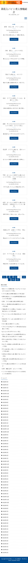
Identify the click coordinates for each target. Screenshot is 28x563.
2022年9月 (5, 505)
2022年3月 (5, 523)
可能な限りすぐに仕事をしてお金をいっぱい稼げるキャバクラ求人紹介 (14, 310)
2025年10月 (6, 396)
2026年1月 (5, 387)
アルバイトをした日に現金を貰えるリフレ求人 (14, 315)
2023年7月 (5, 476)
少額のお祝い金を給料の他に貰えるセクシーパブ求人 (14, 360)
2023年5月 (5, 482)
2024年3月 (5, 452)
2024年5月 (5, 446)
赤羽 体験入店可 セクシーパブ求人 (12, 368)
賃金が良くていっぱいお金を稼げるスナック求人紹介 (14, 320)
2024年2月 (5, 455)
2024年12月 (6, 426)
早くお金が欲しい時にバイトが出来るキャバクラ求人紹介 (14, 350)
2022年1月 (5, 529)
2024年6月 (5, 443)
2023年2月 (5, 490)
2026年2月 (5, 384)
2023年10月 (6, 467)
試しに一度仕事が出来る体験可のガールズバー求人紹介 (14, 305)
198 (24, 277)
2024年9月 (5, 434)
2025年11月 (6, 393)
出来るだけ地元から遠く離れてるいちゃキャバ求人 (14, 355)
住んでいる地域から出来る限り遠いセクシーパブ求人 (14, 345)
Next (18, 279)
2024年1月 (5, 458)
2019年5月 (5, 552)
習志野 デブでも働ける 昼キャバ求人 (14, 150)
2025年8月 (5, 402)
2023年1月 (5, 493)
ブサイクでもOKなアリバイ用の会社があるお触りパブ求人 (14, 327)
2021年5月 (5, 535)
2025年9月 (5, 399)
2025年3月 (5, 417)
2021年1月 (5, 546)
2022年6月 (5, 514)
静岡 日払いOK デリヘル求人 (14, 27)
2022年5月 (5, 517)
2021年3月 (5, 540)
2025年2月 (5, 420)
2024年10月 (6, 432)
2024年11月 (6, 429)
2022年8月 (5, 508)
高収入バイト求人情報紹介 (14, 10)
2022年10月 (6, 502)
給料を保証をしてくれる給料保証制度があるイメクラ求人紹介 (14, 297)
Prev (4, 277)
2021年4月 (5, 538)
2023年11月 (6, 464)
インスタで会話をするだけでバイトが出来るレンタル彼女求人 (14, 372)
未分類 (13, 24)
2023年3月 (5, 487)
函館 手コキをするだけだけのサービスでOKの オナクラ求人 (14, 124)
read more (14, 39)
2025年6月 (5, 408)
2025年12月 (6, 390)
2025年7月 (5, 405)
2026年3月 (5, 382)
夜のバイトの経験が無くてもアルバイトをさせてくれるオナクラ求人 (14, 290)
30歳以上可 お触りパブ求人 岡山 (14, 230)
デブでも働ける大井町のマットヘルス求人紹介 (14, 365)
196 (15, 277)
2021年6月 (5, 532)
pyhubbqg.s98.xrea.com (14, 30)
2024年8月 (5, 437)
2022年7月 (5, 511)
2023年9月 (5, 470)
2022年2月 (5, 526)
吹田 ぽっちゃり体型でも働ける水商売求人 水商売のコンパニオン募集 (14, 204)
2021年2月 (5, 543)
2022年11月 (6, 499)
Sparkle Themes (16, 560)
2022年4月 (5, 520)
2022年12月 (6, 496)
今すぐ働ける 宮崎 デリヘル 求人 (10, 324)
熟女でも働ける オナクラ (14, 74)
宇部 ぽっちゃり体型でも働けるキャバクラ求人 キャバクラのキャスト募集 (14, 177)
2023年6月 (5, 479)
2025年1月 (5, 423)
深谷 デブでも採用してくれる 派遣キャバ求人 (14, 99)
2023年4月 (5, 485)
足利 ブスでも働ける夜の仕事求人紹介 (12, 301)
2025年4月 (5, 414)
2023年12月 (6, 461)
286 (13, 279)
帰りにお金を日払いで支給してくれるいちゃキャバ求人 (14, 340)
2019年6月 (5, 549)
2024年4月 (5, 449)
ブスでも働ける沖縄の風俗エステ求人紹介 (13, 293)
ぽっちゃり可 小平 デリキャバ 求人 (11, 331)
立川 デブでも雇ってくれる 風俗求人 (14, 254)
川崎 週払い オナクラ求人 (14, 50)
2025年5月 (5, 411)
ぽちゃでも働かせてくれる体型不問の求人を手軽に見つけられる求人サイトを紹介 (14, 335)
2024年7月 (5, 440)
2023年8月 (5, 473)
